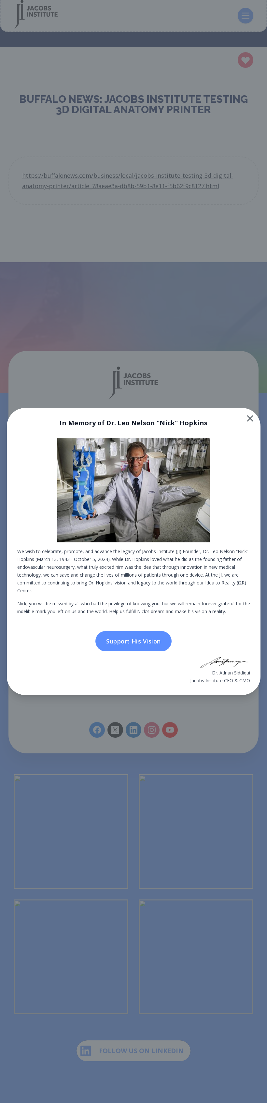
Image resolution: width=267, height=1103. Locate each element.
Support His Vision (133, 641)
